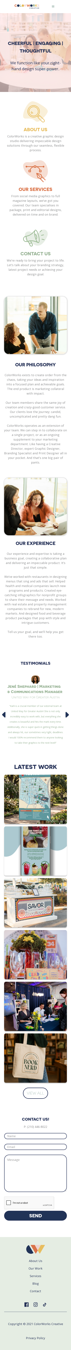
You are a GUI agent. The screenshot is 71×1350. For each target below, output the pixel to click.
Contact (35, 1291)
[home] (26, 6)
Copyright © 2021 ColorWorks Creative (35, 1324)
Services (35, 1276)
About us (35, 1261)
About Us (35, 129)
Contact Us (35, 253)
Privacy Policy (35, 1338)
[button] (53, 6)
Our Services (35, 189)
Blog (35, 1283)
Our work (35, 1268)
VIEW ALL (35, 1093)
